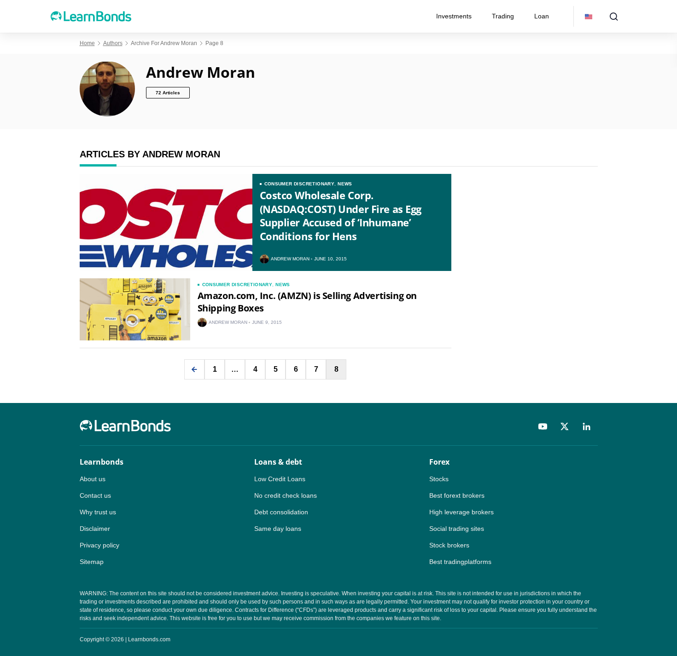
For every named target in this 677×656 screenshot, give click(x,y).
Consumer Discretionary (299, 183)
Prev (194, 369)
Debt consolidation (281, 512)
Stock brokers (449, 545)
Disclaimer (95, 528)
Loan (541, 16)
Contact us (95, 495)
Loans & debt (278, 462)
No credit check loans (285, 495)
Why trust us (98, 512)
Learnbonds (101, 462)
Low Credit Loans (279, 479)
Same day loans (277, 528)
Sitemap (92, 561)
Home (87, 43)
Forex (439, 462)
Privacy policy (99, 545)
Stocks (439, 479)
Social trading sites (456, 528)
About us (92, 479)
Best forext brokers (456, 495)
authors (113, 43)
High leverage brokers (461, 512)
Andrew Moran (290, 259)
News (345, 183)
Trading (503, 16)
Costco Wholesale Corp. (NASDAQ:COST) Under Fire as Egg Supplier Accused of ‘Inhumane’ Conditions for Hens (340, 215)
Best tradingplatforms (460, 561)
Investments (454, 16)
